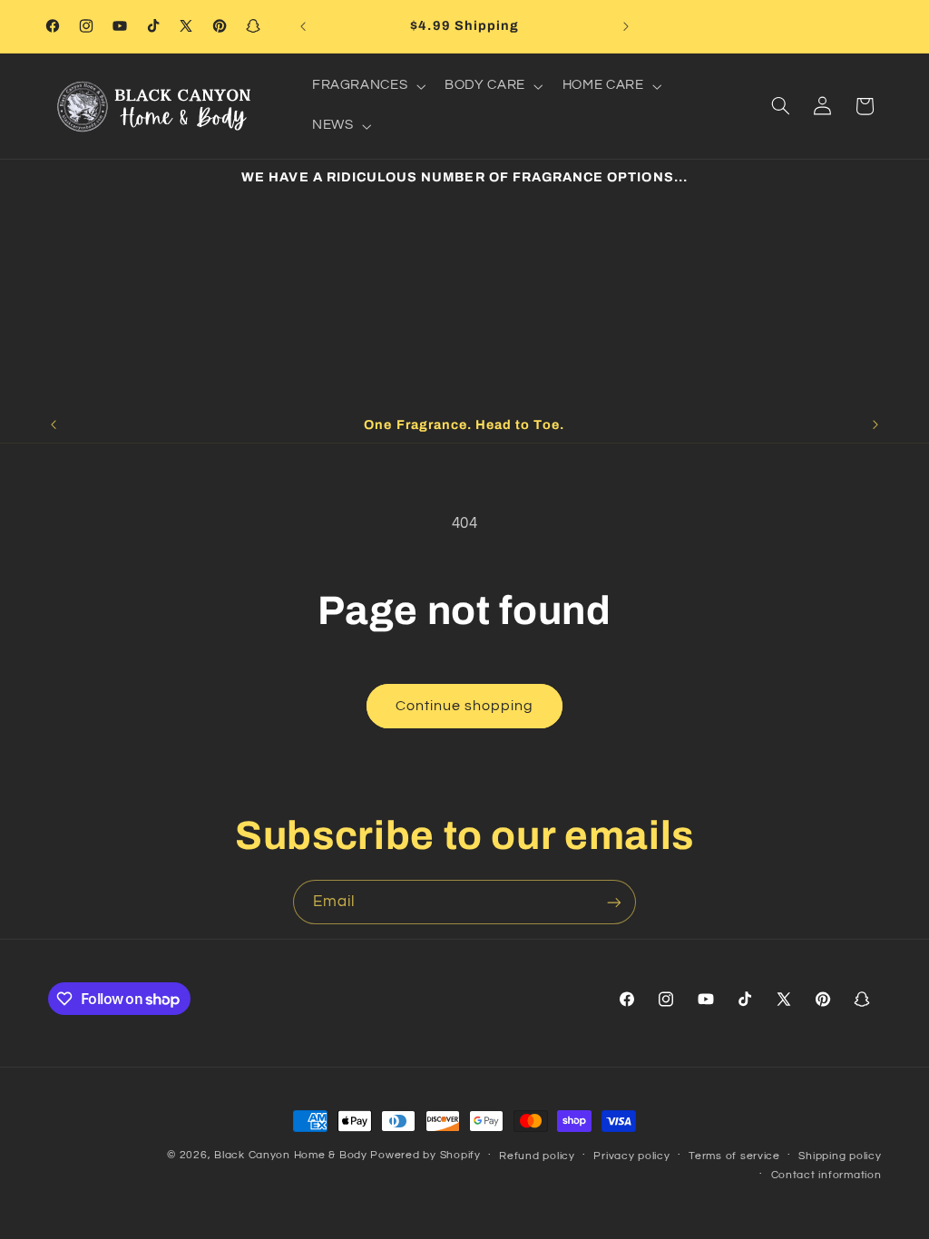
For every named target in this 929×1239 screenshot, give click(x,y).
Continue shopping (465, 705)
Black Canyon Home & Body (290, 1155)
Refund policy (537, 1156)
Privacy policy (631, 1156)
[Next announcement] (626, 26)
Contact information (826, 1175)
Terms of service (734, 1156)
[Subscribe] (614, 902)
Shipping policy (839, 1156)
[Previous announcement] (303, 26)
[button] (366, 86)
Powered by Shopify (425, 1155)
